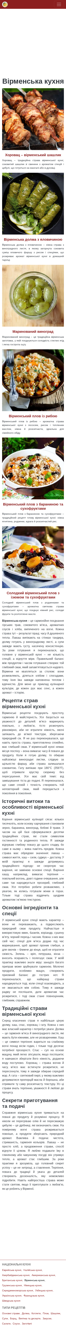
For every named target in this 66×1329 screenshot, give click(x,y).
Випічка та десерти (29, 1318)
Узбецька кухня (44, 1290)
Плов (46, 1313)
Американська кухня (43, 1275)
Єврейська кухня (11, 1270)
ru (42, 4)
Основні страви (11, 1313)
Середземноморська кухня (17, 1290)
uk (24, 4)
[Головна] (6, 4)
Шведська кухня (11, 1300)
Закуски (47, 1318)
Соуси (16, 1323)
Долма (25, 1313)
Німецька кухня (33, 1285)
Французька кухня (34, 1295)
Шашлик (55, 1313)
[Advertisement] (33, 42)
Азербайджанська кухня (16, 1275)
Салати (6, 1323)
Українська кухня (11, 1295)
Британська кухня (12, 1280)
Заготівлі (27, 1323)
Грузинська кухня (12, 1285)
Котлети (36, 1313)
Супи (5, 1318)
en (33, 4)
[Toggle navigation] (59, 4)
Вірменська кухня (34, 1280)
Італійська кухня (32, 1270)
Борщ (13, 1318)
